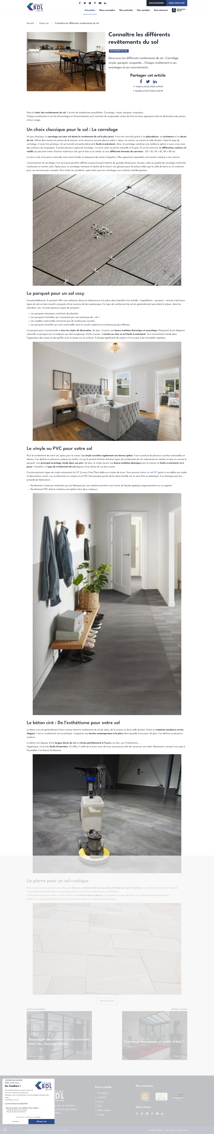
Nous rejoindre (156, 3)
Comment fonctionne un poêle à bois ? (154, 1042)
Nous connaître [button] (107, 10)
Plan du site (182, 1130)
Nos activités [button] (126, 10)
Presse (100, 1102)
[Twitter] (85, 3)
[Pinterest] (95, 3)
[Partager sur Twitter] (148, 82)
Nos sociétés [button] (143, 10)
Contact (101, 1115)
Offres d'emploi (104, 1110)
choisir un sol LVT (148, 472)
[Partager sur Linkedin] (155, 82)
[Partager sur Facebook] (141, 82)
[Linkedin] (105, 3)
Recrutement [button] (161, 10)
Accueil (30, 23)
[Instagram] (90, 3)
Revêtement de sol (119, 51)
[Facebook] (80, 3)
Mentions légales (155, 1130)
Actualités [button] (91, 10)
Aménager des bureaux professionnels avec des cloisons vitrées (59, 1042)
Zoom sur (44, 23)
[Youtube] (100, 3)
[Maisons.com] (145, 1096)
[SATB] (158, 1092)
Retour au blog (107, 1001)
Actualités (102, 1097)
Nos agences (103, 1093)
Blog (99, 1106)
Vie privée (170, 1130)
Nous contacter (177, 3)
